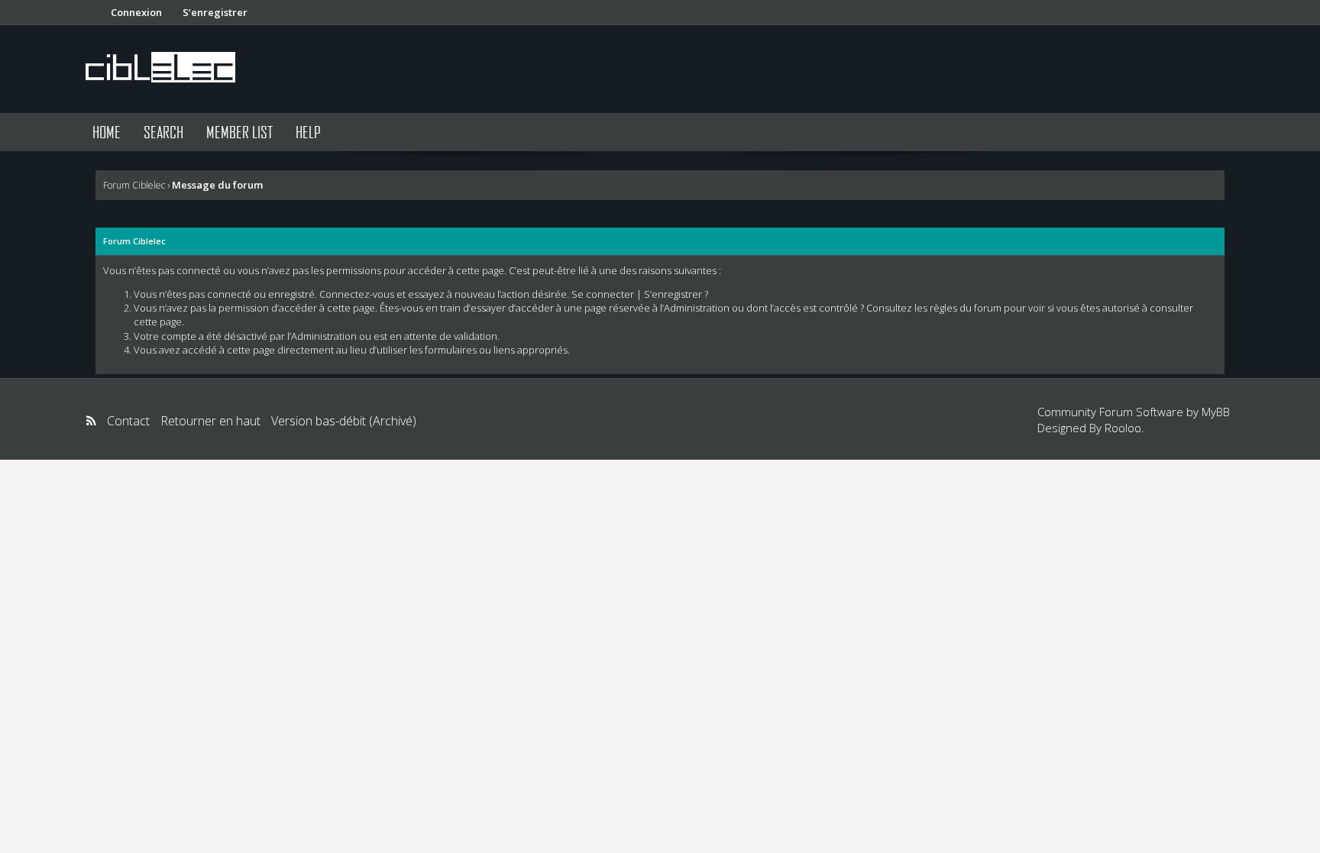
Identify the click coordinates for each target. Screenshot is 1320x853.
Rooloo (1123, 427)
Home (106, 131)
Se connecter (602, 294)
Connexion (136, 12)
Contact (128, 421)
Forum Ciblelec (134, 185)
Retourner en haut (210, 421)
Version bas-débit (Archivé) (343, 421)
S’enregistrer (215, 12)
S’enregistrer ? (676, 294)
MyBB (1216, 411)
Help (308, 131)
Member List (239, 131)
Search (163, 131)
